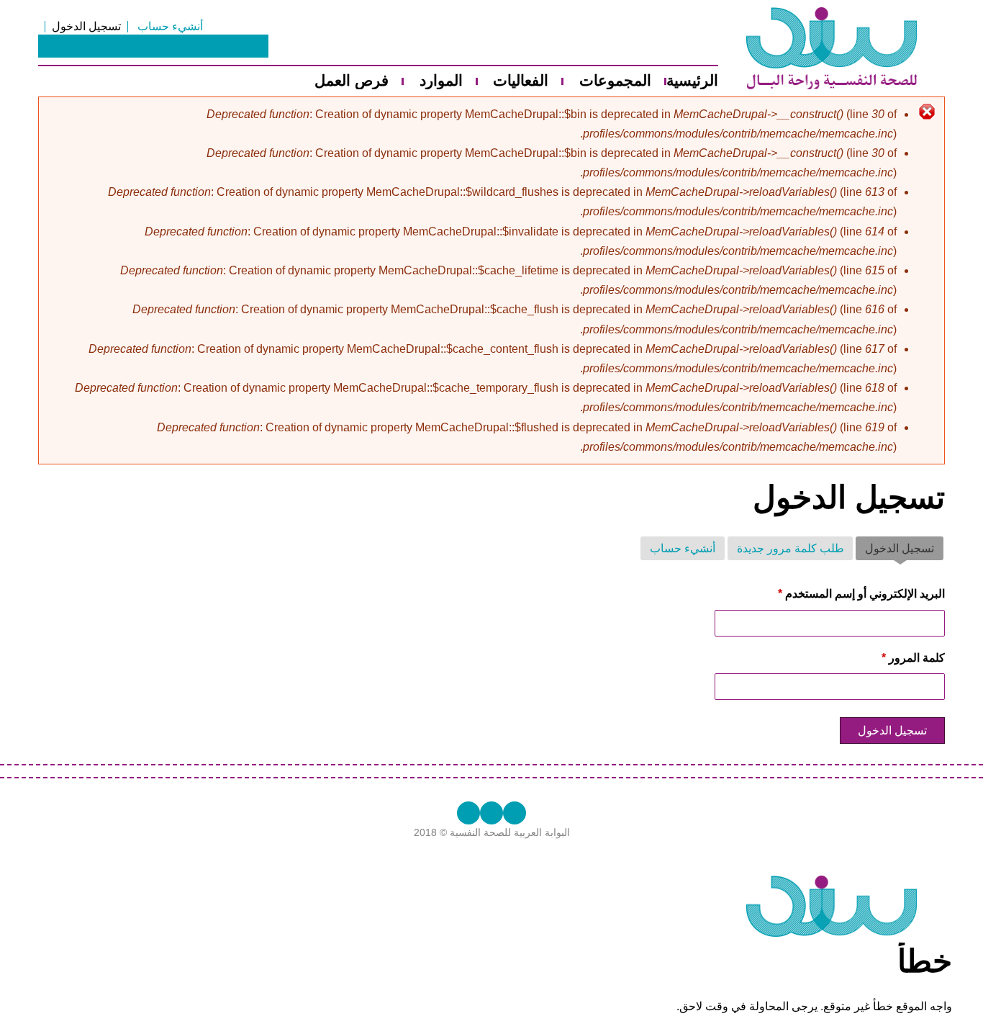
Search (256, 46)
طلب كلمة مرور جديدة (790, 548)
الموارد (441, 81)
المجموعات (615, 81)
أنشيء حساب (170, 26)
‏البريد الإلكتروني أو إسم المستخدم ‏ (861, 594)
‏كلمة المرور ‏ (913, 658)
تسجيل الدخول (86, 26)
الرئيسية (692, 81)
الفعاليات (520, 81)
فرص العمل (351, 81)
